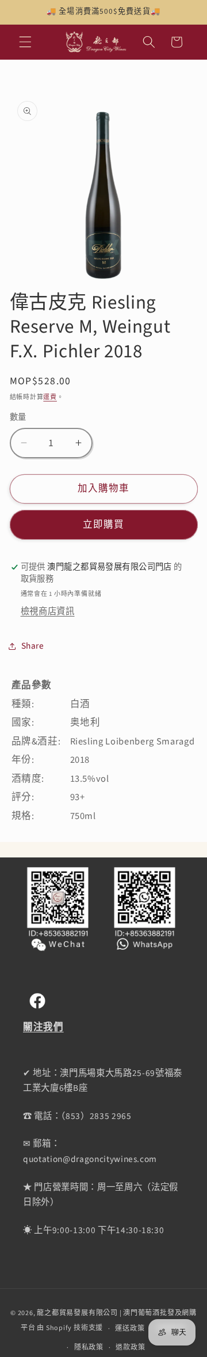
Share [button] (32, 645)
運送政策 (129, 1328)
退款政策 (130, 1347)
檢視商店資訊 (48, 611)
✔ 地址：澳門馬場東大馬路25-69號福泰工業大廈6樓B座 (102, 1081)
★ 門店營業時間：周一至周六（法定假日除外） (100, 1195)
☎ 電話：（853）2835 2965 (77, 1116)
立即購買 (103, 525)
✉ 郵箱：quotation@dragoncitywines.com (90, 1151)
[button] (25, 42)
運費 (50, 397)
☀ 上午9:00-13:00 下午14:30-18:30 (93, 1230)
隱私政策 (88, 1347)
